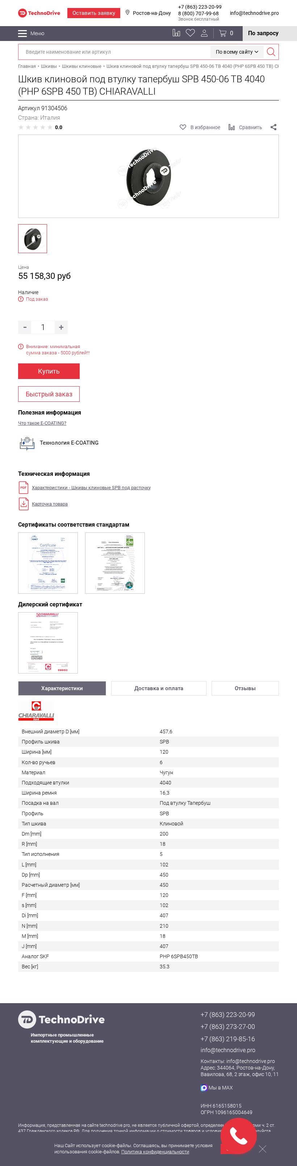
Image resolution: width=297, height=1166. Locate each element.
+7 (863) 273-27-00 (228, 1026)
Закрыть (263, 1149)
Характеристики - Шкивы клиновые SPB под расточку (91, 487)
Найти (271, 52)
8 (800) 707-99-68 (198, 13)
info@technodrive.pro (254, 13)
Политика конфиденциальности (155, 1151)
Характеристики (62, 688)
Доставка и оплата (158, 688)
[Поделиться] (273, 127)
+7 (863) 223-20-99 (200, 7)
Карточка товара (50, 504)
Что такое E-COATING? (42, 423)
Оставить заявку (93, 13)
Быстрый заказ (49, 394)
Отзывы (245, 688)
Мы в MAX (221, 1088)
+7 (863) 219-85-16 (228, 1039)
